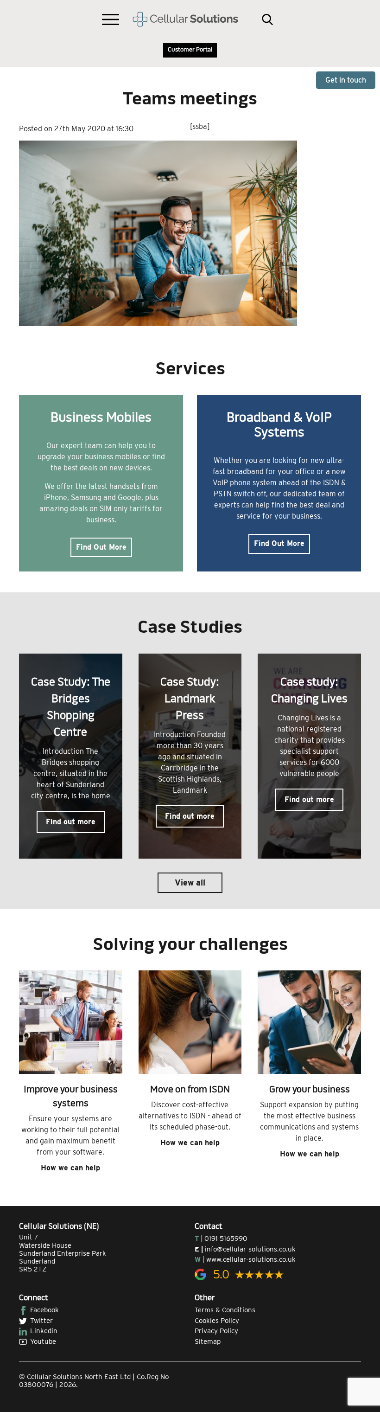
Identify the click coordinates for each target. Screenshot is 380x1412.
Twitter (41, 1320)
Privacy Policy (216, 1331)
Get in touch (345, 80)
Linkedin (43, 1331)
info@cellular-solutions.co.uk (250, 1249)
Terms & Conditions (225, 1310)
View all (190, 882)
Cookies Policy (217, 1320)
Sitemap (208, 1341)
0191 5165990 (225, 1238)
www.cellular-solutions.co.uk (251, 1259)
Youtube (43, 1341)
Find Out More (101, 547)
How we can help (70, 1167)
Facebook (44, 1310)
